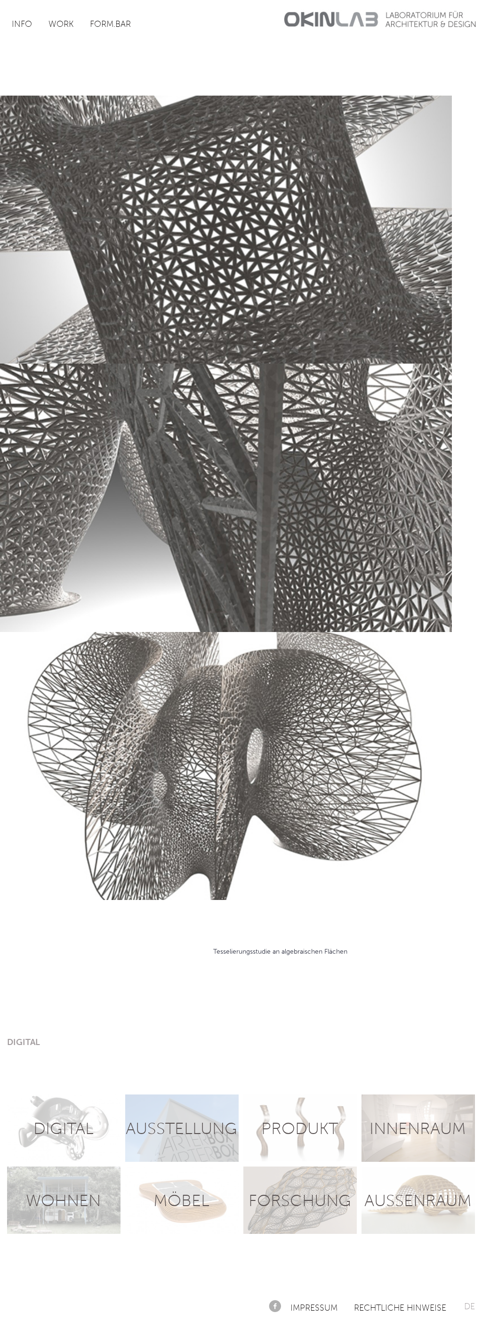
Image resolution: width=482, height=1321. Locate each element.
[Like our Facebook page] (275, 1306)
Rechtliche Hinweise (400, 1308)
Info (22, 24)
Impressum (313, 1308)
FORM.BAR (110, 24)
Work (60, 24)
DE (469, 1306)
